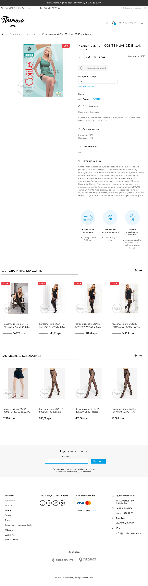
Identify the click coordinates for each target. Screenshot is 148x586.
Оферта (9, 530)
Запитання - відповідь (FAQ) (18, 525)
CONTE (97, 99)
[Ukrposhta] (87, 559)
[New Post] (62, 560)
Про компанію (11, 540)
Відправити (98, 461)
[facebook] (42, 503)
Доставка (10, 501)
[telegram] (55, 503)
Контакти (10, 496)
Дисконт (9, 535)
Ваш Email (66, 456)
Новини (8, 510)
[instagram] (49, 503)
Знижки (8, 515)
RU (145, 8)
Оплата (9, 506)
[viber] (62, 503)
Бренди (8, 520)
